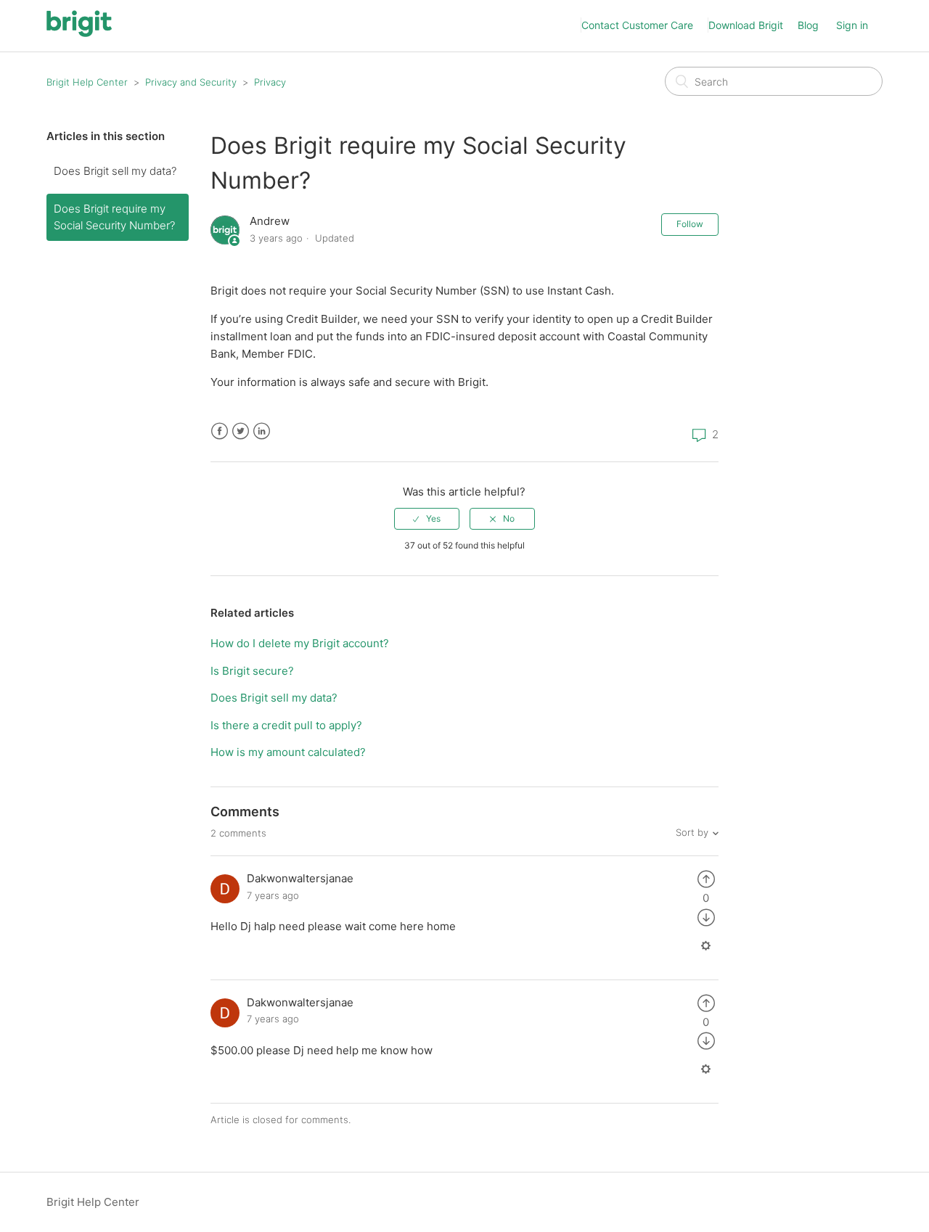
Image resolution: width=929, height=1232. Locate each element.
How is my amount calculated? (288, 752)
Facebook (219, 431)
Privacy (270, 82)
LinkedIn (262, 431)
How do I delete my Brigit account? (299, 643)
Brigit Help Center (87, 82)
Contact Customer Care (637, 25)
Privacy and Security (191, 82)
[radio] (426, 519)
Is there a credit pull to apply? (286, 725)
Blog (808, 25)
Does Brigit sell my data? (115, 171)
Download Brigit (745, 25)
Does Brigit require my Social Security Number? (114, 217)
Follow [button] (689, 223)
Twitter (241, 431)
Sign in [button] (852, 25)
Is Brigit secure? (252, 671)
